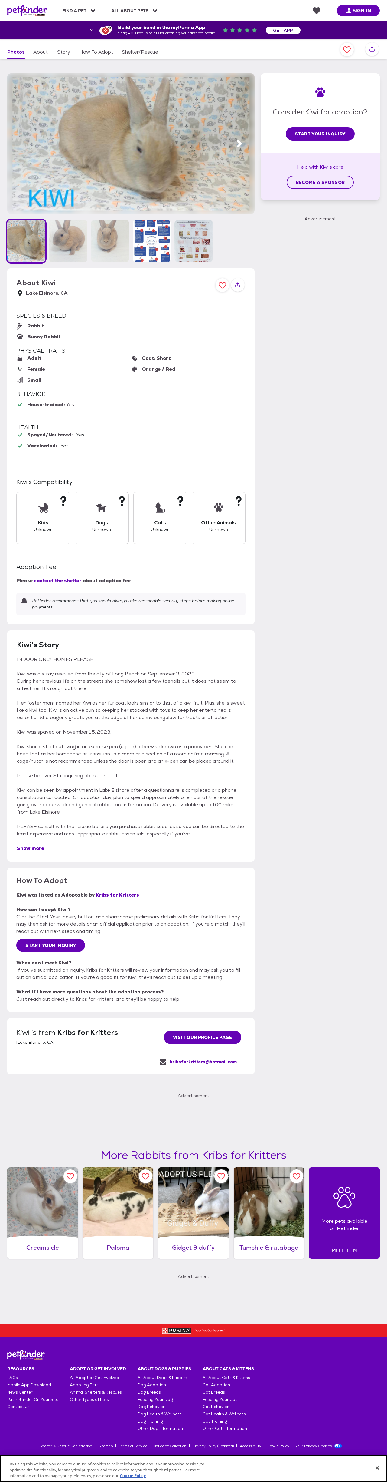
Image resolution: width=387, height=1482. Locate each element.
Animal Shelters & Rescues (96, 1392)
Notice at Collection (170, 1446)
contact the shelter (58, 580)
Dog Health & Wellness (160, 1414)
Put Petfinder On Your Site (32, 1399)
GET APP (283, 30)
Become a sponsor (320, 182)
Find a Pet (74, 10)
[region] (193, 1468)
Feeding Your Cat (220, 1399)
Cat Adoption (216, 1385)
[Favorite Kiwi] (347, 49)
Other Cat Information (225, 1428)
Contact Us (18, 1406)
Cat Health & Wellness (224, 1414)
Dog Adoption (152, 1385)
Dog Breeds (149, 1392)
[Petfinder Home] (27, 10)
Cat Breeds (214, 1392)
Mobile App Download (29, 1385)
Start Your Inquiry (50, 945)
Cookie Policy (278, 1446)
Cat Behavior (216, 1406)
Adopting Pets (84, 1385)
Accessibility (250, 1446)
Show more (30, 848)
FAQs (12, 1377)
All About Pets (129, 10)
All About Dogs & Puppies (163, 1377)
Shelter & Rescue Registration (65, 1446)
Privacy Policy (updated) (213, 1446)
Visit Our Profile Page (202, 1037)
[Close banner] (91, 30)
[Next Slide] (239, 144)
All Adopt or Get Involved (94, 1377)
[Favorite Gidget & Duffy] (221, 1176)
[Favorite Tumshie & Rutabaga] (296, 1176)
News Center (19, 1392)
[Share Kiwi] (372, 49)
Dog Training (150, 1421)
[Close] (377, 1467)
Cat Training (215, 1421)
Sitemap (105, 1446)
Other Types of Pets (89, 1399)
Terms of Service (133, 1446)
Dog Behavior (151, 1406)
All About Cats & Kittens (226, 1377)
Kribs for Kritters (117, 895)
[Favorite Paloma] (145, 1176)
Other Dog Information (160, 1428)
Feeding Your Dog (155, 1399)
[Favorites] (316, 10)
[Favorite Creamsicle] (70, 1176)
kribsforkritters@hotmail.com (203, 1061)
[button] (26, 241)
